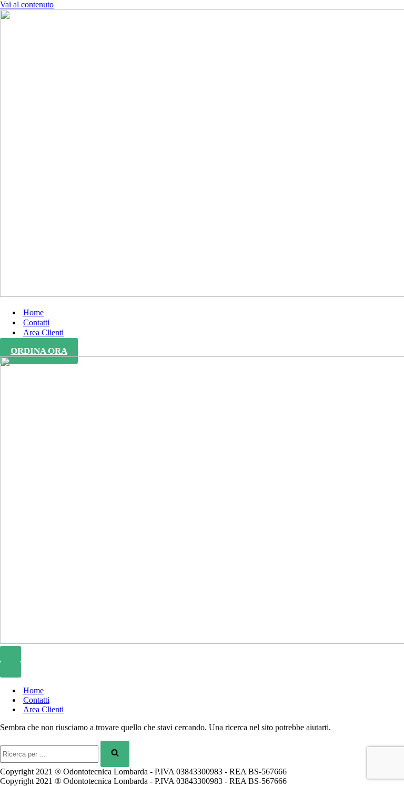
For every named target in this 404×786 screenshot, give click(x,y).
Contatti (36, 322)
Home (33, 312)
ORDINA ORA (39, 351)
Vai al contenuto (27, 4)
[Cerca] (114, 754)
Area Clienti (43, 332)
